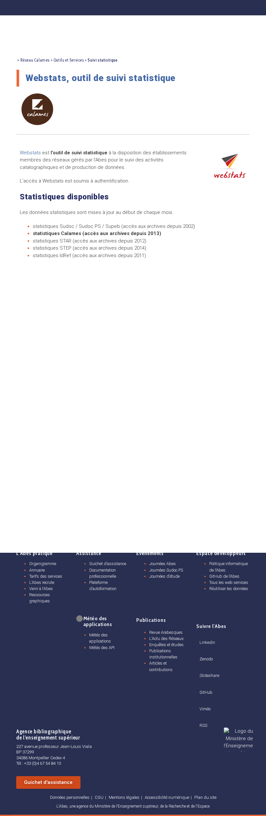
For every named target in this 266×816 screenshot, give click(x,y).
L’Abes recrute (41, 582)
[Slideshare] (202, 667)
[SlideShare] (209, 6)
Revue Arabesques (166, 632)
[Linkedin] (179, 6)
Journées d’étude (164, 576)
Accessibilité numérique (167, 797)
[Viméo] (202, 701)
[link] (79, 618)
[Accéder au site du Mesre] (238, 739)
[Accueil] (11, 60)
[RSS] (202, 718)
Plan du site (205, 797)
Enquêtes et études (166, 644)
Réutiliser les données (228, 588)
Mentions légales (124, 797)
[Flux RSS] (254, 6)
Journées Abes (162, 563)
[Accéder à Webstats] (230, 165)
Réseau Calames (35, 60)
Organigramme (42, 563)
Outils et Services (69, 60)
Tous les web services (228, 582)
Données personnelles (70, 797)
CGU (99, 797)
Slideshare (209, 675)
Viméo (205, 708)
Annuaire (37, 570)
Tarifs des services (45, 576)
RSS (203, 725)
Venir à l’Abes (41, 588)
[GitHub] (224, 6)
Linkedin (207, 642)
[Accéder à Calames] (37, 109)
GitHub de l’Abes (224, 576)
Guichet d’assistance (107, 563)
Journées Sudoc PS (166, 570)
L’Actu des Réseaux (166, 638)
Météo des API (102, 647)
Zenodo (206, 658)
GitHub (206, 692)
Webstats (30, 153)
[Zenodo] (195, 6)
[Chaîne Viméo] (239, 6)
